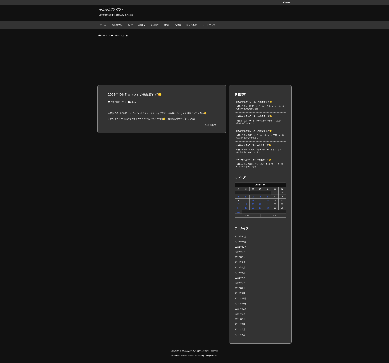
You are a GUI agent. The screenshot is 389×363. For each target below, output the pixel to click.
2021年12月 (240, 298)
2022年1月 (240, 293)
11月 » (273, 215)
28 (268, 208)
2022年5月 (240, 272)
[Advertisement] (194, 62)
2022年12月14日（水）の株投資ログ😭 (254, 102)
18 (246, 204)
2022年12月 (240, 236)
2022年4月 (240, 277)
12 (253, 200)
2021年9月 (240, 314)
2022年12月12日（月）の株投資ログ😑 (254, 131)
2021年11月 (240, 303)
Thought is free (211, 355)
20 (260, 204)
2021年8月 (240, 319)
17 (238, 204)
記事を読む (210, 124)
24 (238, 208)
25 (246, 208)
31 (238, 212)
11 (246, 200)
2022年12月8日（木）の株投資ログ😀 (253, 159)
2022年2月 (240, 288)
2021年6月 (240, 329)
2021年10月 (240, 308)
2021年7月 (240, 324)
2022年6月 (240, 267)
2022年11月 (240, 241)
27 (260, 208)
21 (268, 204)
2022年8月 (240, 257)
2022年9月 (240, 252)
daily (133, 102)
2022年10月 (240, 246)
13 (260, 200)
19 (253, 204)
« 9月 (247, 215)
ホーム (104, 35)
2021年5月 (240, 334)
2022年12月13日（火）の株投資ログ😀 (254, 116)
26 (253, 208)
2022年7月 (240, 262)
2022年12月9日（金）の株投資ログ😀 (253, 145)
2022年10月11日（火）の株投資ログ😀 (135, 94)
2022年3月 (240, 283)
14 (268, 200)
